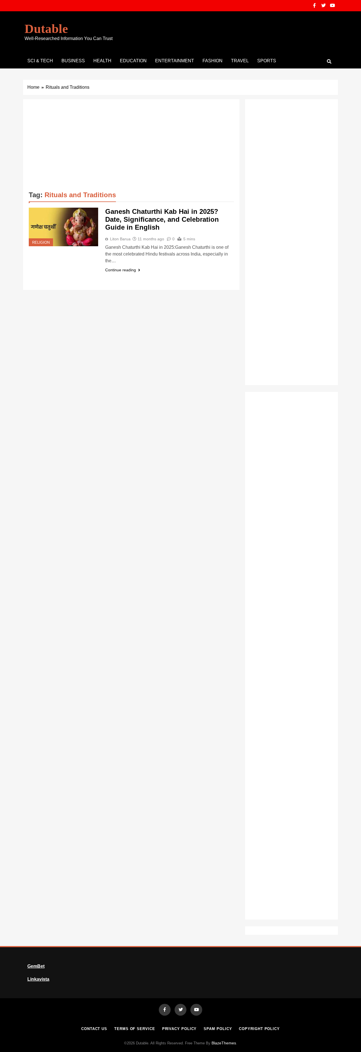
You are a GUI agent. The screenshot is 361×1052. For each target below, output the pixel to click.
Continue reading (120, 270)
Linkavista (38, 979)
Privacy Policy (179, 1029)
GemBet (36, 966)
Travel (240, 60)
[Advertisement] (131, 147)
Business (73, 60)
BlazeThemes (224, 1043)
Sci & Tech (40, 60)
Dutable (46, 29)
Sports (266, 60)
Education (133, 60)
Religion (41, 243)
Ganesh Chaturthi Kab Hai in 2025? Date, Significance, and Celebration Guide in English (162, 219)
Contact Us (94, 1029)
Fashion (212, 60)
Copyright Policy (259, 1029)
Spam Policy (218, 1029)
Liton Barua (120, 239)
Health (102, 60)
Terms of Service (134, 1029)
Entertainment (174, 60)
